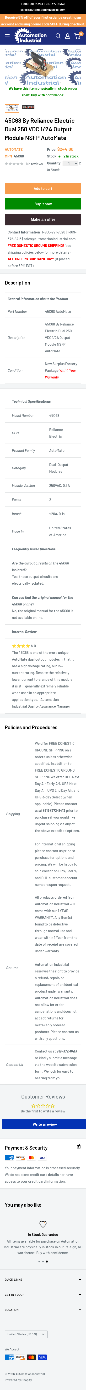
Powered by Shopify (18, 1380)
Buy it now (43, 203)
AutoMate (14, 149)
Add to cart (43, 188)
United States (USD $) (22, 1334)
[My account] (67, 36)
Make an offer (43, 221)
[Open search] (58, 36)
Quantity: (55, 163)
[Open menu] (7, 36)
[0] (77, 36)
